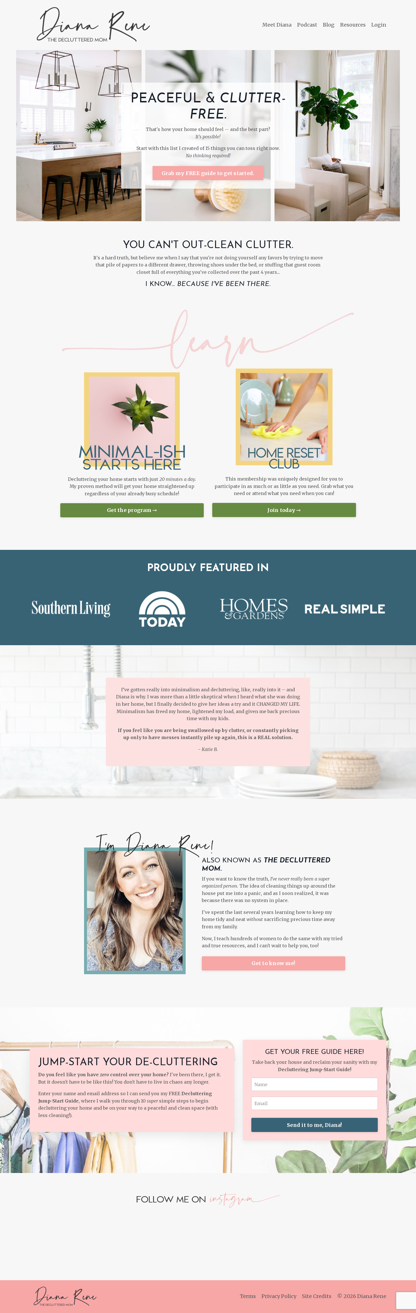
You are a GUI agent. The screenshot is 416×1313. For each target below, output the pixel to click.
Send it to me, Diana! (314, 1125)
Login (378, 24)
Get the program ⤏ (132, 510)
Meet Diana (276, 24)
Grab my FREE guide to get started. (208, 173)
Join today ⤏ (284, 510)
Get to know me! (273, 963)
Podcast (307, 24)
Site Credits (316, 1296)
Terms (248, 1296)
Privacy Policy (278, 1296)
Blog (328, 24)
